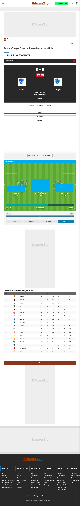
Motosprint (34, 480)
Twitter (44, 496)
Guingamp (23, 309)
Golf (18, 482)
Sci (18, 473)
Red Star (22, 342)
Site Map (74, 478)
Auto (32, 473)
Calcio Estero (6, 485)
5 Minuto (14, 221)
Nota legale (60, 480)
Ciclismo (19, 478)
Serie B (4, 478)
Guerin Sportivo (36, 482)
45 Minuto (48, 221)
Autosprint (34, 475)
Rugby (19, 475)
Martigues (23, 348)
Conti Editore (35, 487)
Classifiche (40, 105)
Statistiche (40, 121)
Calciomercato (7, 487)
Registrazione (75, 475)
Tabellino (40, 117)
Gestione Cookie (62, 485)
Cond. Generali (61, 490)
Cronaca (40, 112)
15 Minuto (31, 221)
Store (46, 482)
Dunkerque (23, 306)
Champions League (8, 480)
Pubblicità (74, 473)
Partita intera (66, 221)
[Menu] (3, 3)
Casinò (73, 482)
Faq (58, 478)
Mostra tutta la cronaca (40, 156)
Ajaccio (22, 332)
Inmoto (33, 478)
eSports (19, 487)
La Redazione (61, 475)
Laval (21, 316)
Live (51, 3)
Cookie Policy (61, 482)
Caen (21, 351)
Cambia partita (10, 60)
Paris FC (22, 299)
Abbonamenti (48, 475)
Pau (21, 335)
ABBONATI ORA (62, 3)
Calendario (30, 105)
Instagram (37, 496)
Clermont (22, 345)
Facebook (30, 496)
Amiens (22, 329)
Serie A (4, 475)
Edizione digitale (49, 480)
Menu (72, 43)
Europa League (7, 482)
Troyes (22, 325)
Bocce (19, 485)
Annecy (22, 312)
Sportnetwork (35, 485)
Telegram (50, 496)
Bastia (22, 319)
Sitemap (46, 485)
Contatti (59, 473)
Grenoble (22, 322)
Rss (45, 473)
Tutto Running (21, 480)
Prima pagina (48, 478)
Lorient (22, 296)
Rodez (22, 338)
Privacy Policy (61, 487)
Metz (21, 303)
